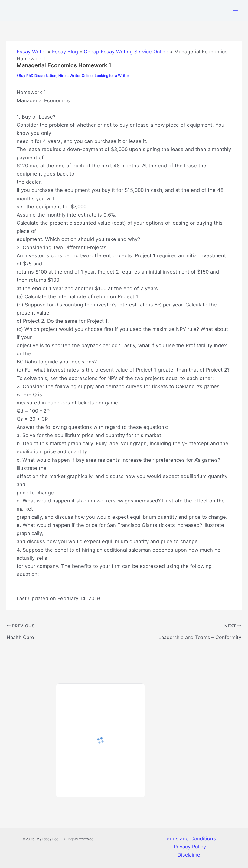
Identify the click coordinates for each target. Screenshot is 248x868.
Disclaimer (190, 855)
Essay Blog (65, 52)
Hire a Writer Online (75, 76)
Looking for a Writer (112, 76)
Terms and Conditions (190, 838)
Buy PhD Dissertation (37, 76)
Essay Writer (31, 52)
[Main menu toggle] (235, 10)
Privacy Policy (190, 847)
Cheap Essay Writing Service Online (126, 52)
